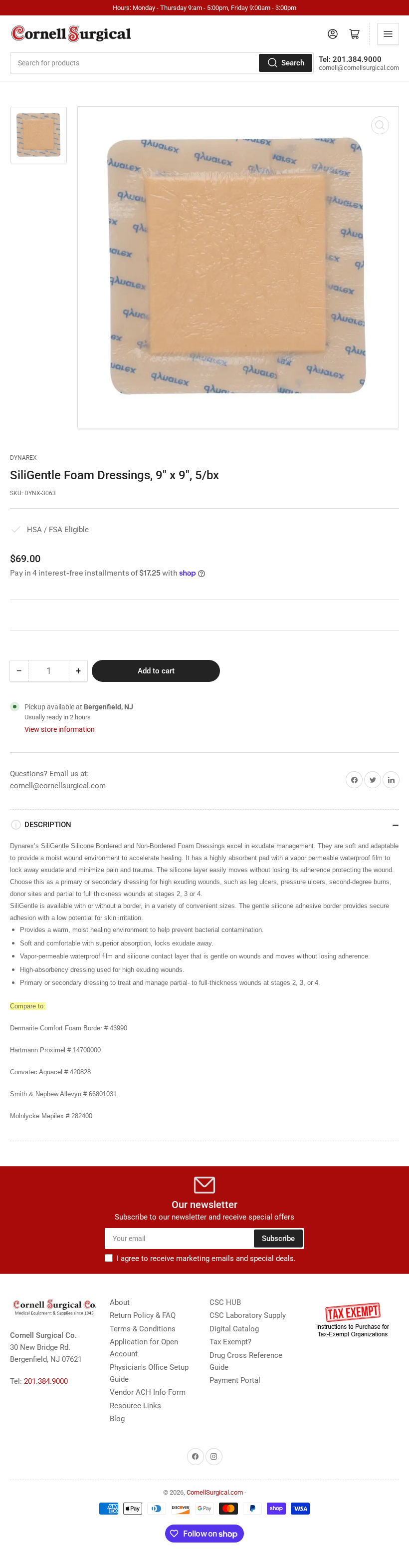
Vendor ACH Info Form (148, 1392)
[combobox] (162, 62)
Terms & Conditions (143, 1328)
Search (292, 62)
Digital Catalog (234, 1328)
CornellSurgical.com (215, 1492)
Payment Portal (234, 1380)
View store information (59, 729)
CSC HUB (225, 1302)
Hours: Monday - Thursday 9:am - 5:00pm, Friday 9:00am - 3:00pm (204, 7)
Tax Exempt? (230, 1341)
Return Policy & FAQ (143, 1315)
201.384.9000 (46, 1381)
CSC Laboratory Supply (247, 1315)
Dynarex (23, 457)
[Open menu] (388, 34)
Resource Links (135, 1405)
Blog (117, 1418)
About (120, 1302)
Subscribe (278, 1238)
